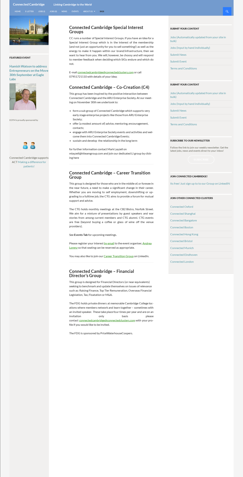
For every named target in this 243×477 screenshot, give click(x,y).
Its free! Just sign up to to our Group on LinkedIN (200, 183)
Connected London (182, 261)
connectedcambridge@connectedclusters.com (106, 72)
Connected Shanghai (183, 213)
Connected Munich (182, 248)
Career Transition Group (119, 256)
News (64, 11)
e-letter (29, 11)
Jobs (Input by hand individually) (190, 47)
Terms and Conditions (183, 68)
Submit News (178, 54)
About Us (88, 11)
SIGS (102, 11)
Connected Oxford (181, 206)
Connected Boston (181, 227)
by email (109, 243)
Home (18, 11)
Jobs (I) (41, 11)
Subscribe (201, 159)
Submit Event (178, 61)
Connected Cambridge (29, 4)
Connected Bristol (181, 241)
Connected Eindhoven (183, 254)
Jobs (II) (53, 11)
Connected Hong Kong (184, 234)
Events (75, 11)
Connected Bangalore (183, 220)
